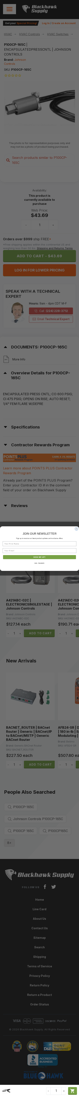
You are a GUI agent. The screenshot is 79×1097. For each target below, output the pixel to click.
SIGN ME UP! (39, 557)
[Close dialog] (76, 528)
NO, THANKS (39, 563)
